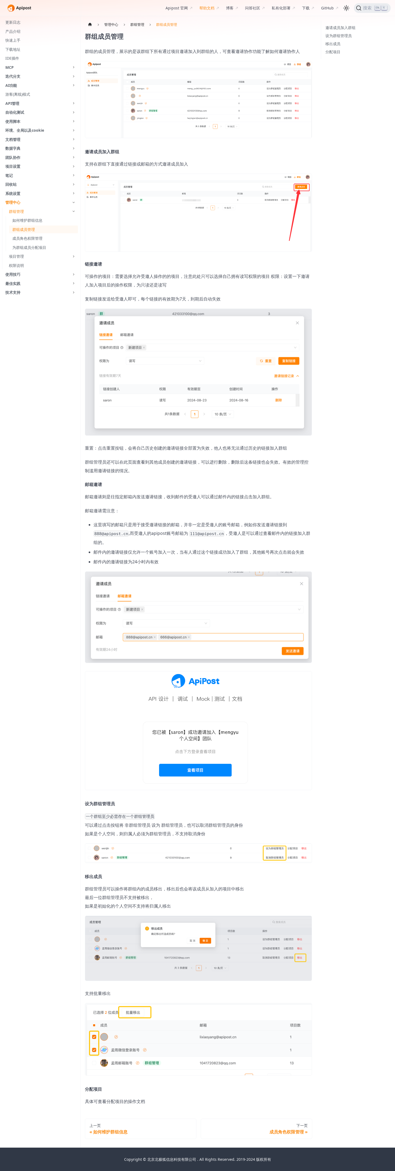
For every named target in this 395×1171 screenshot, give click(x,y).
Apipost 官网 (177, 7)
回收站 (11, 184)
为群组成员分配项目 (29, 247)
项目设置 (12, 166)
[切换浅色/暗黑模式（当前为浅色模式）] (346, 8)
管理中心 (12, 202)
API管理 (12, 103)
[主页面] (90, 24)
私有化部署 (281, 7)
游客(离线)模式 (17, 94)
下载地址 (12, 49)
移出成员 (332, 43)
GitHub (327, 7)
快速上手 (12, 40)
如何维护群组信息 (27, 220)
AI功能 (11, 85)
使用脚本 (12, 121)
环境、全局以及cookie (24, 130)
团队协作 (12, 157)
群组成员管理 (23, 229)
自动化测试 (14, 112)
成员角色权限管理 (27, 238)
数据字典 (12, 148)
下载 (306, 7)
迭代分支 (12, 76)
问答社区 (252, 7)
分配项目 (332, 51)
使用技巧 (12, 274)
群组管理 (16, 211)
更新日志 (12, 22)
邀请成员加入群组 (340, 27)
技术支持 (12, 292)
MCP (9, 67)
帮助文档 (206, 7)
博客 (230, 7)
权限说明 (16, 265)
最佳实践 (12, 283)
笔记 (9, 175)
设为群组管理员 (338, 35)
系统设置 (12, 193)
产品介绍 (12, 31)
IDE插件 (12, 58)
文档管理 (12, 139)
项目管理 (16, 256)
